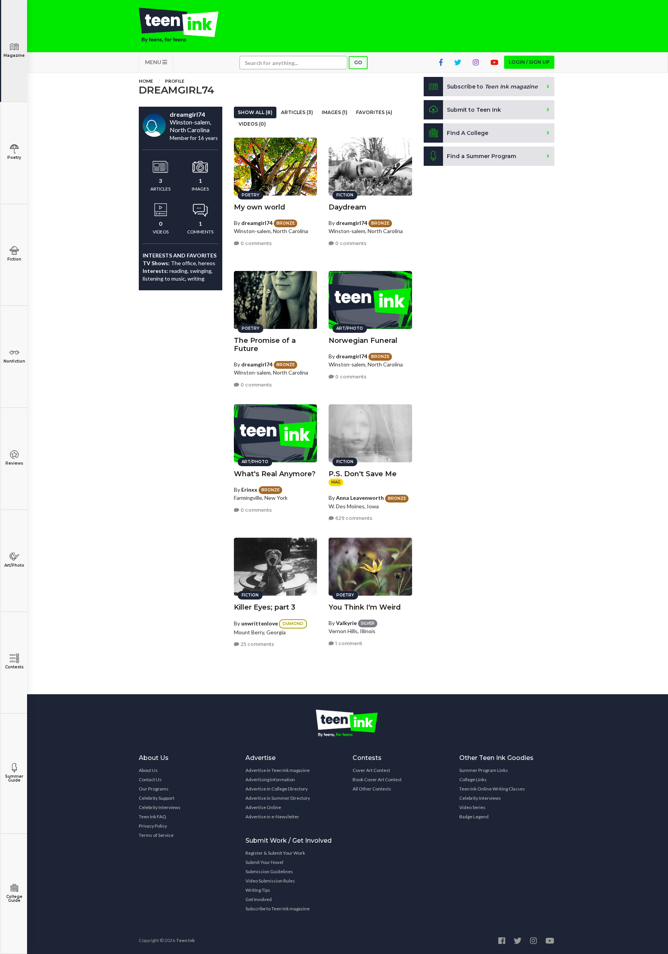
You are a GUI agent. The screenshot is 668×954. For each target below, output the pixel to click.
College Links (473, 779)
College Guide (14, 898)
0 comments (255, 243)
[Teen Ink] (186, 25)
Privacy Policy (153, 826)
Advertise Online (263, 807)
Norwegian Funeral (363, 340)
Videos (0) (252, 124)
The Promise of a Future (265, 344)
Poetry (14, 157)
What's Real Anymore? (274, 474)
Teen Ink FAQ (152, 816)
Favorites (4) (374, 112)
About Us (148, 770)
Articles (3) (297, 112)
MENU (153, 62)
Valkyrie (346, 623)
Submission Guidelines (269, 871)
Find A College (467, 132)
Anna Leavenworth (360, 497)
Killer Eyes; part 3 (264, 607)
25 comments (256, 644)
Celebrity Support (156, 798)
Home (146, 81)
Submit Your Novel (264, 862)
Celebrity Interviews (160, 807)
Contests (14, 667)
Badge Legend (474, 816)
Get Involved (258, 899)
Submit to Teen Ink (474, 109)
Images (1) (335, 112)
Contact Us (150, 779)
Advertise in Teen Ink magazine (277, 770)
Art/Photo (14, 565)
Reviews (14, 463)
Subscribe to (492, 86)
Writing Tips (257, 890)
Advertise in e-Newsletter (272, 816)
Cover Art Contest (371, 770)
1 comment (348, 643)
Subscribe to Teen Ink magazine (277, 908)
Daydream (347, 207)
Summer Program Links (483, 770)
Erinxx (249, 489)
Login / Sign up (529, 62)
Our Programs (154, 789)
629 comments (353, 518)
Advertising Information (270, 779)
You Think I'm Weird (365, 607)
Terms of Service (156, 835)
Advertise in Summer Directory (277, 798)
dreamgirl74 (257, 223)
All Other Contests (372, 789)
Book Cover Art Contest (377, 779)
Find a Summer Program (481, 156)
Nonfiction (14, 361)
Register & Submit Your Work (275, 853)
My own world (259, 207)
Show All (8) (255, 112)
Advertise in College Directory (276, 789)
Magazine (14, 55)
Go (358, 62)
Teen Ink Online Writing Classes (492, 789)
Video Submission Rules (270, 881)
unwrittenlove (259, 623)
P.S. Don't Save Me (363, 474)
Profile (174, 81)
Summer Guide (14, 778)
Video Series (472, 807)
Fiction (14, 259)
